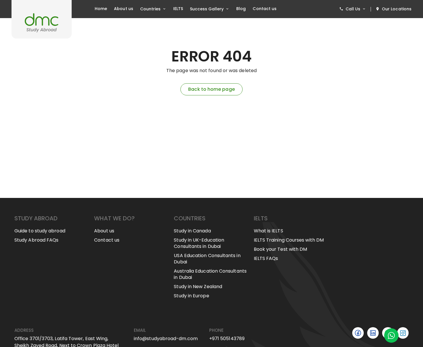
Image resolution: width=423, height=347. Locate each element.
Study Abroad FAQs (36, 240)
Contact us (265, 8)
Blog (241, 8)
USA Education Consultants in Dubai (207, 258)
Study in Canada (192, 231)
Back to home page (211, 89)
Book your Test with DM (280, 249)
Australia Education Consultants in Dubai (210, 274)
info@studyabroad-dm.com (166, 338)
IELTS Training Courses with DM (289, 240)
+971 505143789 (227, 338)
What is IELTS (268, 231)
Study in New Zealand (198, 287)
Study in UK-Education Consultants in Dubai (199, 243)
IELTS (178, 8)
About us (123, 8)
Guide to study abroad (39, 231)
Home (101, 8)
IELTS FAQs (266, 258)
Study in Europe (191, 296)
